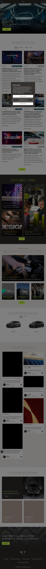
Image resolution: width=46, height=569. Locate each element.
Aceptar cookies (23, 96)
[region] (23, 94)
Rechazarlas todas (23, 103)
